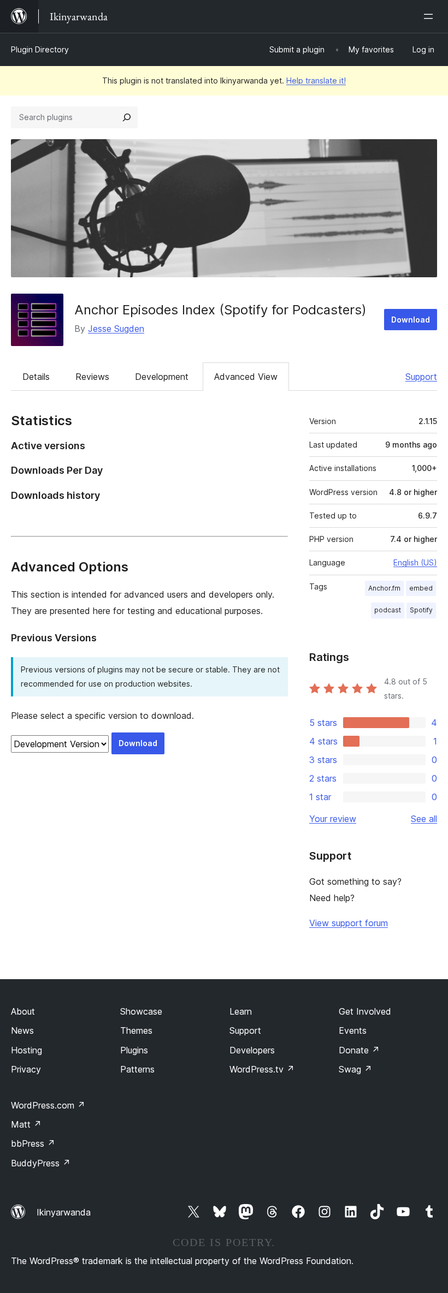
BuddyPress (40, 1163)
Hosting (26, 1050)
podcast (387, 610)
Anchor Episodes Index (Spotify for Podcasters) (220, 310)
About (23, 1011)
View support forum (348, 922)
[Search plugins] (127, 117)
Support (421, 376)
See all (424, 818)
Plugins (134, 1050)
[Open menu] (430, 16)
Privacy (26, 1069)
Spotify (421, 610)
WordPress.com (48, 1105)
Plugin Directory (40, 49)
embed (421, 588)
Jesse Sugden (116, 328)
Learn (240, 1011)
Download (410, 319)
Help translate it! (316, 80)
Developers (252, 1050)
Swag (355, 1069)
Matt (26, 1124)
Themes (136, 1030)
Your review (332, 818)
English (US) (415, 562)
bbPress (33, 1143)
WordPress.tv (261, 1069)
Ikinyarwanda (64, 1212)
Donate (359, 1050)
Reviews (92, 376)
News (22, 1030)
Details (36, 376)
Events (353, 1030)
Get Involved (365, 1011)
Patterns (137, 1069)
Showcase (141, 1011)
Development (161, 376)
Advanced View (246, 376)
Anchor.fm (384, 588)
